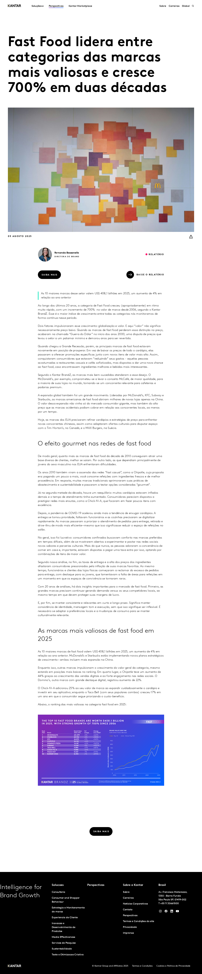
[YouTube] (172, 912)
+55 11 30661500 (169, 903)
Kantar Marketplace (80, 6)
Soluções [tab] (37, 6)
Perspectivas (56, 6)
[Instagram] (160, 912)
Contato (127, 909)
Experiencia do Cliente (65, 917)
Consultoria (58, 892)
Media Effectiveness (63, 937)
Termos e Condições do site (138, 921)
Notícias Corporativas (135, 904)
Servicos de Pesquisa (64, 943)
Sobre (162, 6)
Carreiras (174, 6)
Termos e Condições (142, 966)
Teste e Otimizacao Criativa (68, 954)
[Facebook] (166, 912)
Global (186, 6)
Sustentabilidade (62, 949)
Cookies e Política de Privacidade (173, 966)
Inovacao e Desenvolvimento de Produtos (63, 927)
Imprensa (128, 933)
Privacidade (130, 927)
